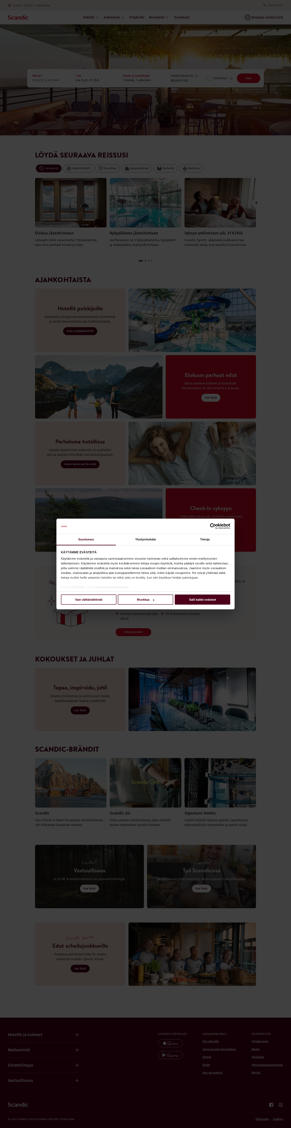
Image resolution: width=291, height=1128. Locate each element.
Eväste (79, 587)
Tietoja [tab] (205, 539)
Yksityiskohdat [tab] (145, 539)
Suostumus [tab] (86, 539)
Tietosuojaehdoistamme (111, 587)
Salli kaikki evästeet (202, 599)
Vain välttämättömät (88, 599)
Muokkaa (143, 599)
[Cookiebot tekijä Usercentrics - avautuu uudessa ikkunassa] (213, 526)
